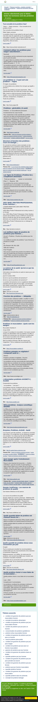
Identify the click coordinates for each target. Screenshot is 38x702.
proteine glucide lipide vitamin (20, 481)
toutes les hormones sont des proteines (21, 134)
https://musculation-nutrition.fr (14, 348)
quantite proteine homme (13, 669)
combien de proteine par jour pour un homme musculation (17, 647)
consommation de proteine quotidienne (17, 631)
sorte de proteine (29, 137)
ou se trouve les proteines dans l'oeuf (21, 167)
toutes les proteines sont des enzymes (13, 136)
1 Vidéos (13, 20)
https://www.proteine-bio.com (15, 199)
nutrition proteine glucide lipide (12, 484)
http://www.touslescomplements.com (17, 427)
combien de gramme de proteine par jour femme (18, 664)
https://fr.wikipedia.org (13, 317)
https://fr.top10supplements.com (16, 265)
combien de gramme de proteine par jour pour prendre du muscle (18, 660)
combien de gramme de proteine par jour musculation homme (18, 617)
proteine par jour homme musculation (17, 667)
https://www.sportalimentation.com (16, 600)
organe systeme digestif (17, 138)
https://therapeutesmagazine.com (16, 77)
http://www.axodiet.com (12, 402)
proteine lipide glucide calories (23, 483)
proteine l (29, 168)
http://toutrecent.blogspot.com (14, 293)
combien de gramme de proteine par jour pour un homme (18, 636)
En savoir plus (26, 700)
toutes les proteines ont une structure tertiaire (14, 168)
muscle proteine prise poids (14, 639)
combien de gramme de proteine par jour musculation (18, 672)
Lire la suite (6, 43)
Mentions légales (13, 683)
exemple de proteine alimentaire (15, 620)
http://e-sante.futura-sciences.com (16, 450)
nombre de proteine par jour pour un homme (16, 628)
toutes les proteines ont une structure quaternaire (15, 170)
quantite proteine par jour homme (15, 656)
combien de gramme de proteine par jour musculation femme (18, 623)
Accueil (4, 683)
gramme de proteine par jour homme (16, 650)
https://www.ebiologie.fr (12, 164)
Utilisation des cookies (17, 685)
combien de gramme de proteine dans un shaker (18, 653)
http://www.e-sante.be (13, 132)
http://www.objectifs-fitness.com (15, 540)
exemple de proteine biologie (14, 678)
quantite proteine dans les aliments (16, 675)
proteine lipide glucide (28, 484)
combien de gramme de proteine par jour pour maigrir (18, 642)
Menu (34, 1)
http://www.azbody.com (13, 479)
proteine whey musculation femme (16, 633)
